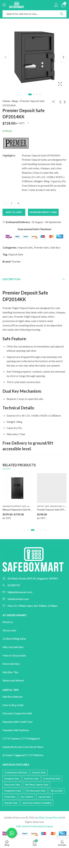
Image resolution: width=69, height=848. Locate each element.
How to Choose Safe (14, 655)
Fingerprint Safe (12, 790)
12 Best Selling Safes (14, 638)
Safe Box (55, 247)
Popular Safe (11, 802)
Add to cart (14, 212)
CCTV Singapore (30, 738)
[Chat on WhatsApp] (12, 833)
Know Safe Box (11, 663)
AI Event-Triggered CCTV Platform (23, 755)
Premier (16, 261)
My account (9, 630)
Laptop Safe (44, 796)
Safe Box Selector (13, 696)
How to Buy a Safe (13, 705)
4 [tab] (40, 94)
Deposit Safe (25, 247)
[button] (24, 530)
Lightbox (60, 84)
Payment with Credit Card (17, 721)
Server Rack (36, 746)
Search (61, 13)
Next (63, 57)
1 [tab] (30, 94)
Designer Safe (11, 778)
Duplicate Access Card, (16, 746)
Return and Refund (13, 680)
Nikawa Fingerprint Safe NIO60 (19, 509)
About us (8, 621)
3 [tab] (37, 94)
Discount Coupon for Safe (17, 713)
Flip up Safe (56, 790)
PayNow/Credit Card (43, 212)
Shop (15, 101)
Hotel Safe (9, 796)
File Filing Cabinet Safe (36, 784)
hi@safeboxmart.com (20, 592)
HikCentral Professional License (34, 826)
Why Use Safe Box (13, 647)
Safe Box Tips (10, 672)
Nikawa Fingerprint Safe (14, 506)
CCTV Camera (11, 738)
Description (11, 279)
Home (6, 101)
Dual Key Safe (31, 778)
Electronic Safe (12, 784)
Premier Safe (41, 247)
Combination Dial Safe (15, 772)
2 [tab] (34, 94)
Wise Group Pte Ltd (50, 817)
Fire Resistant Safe (36, 790)
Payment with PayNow (16, 730)
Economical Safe (51, 778)
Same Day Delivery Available (36, 802)
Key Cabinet (26, 796)
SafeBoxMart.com (18, 599)
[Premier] (16, 143)
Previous (6, 57)
